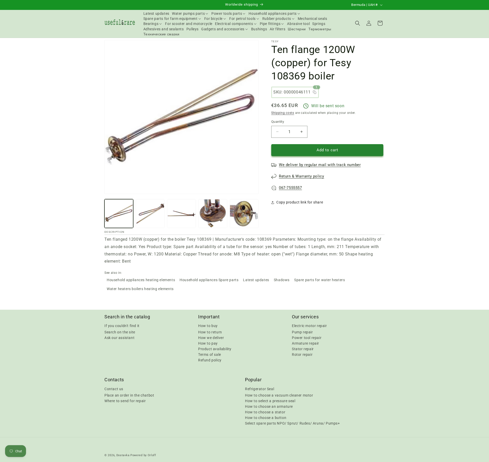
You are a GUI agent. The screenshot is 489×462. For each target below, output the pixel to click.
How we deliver (211, 338)
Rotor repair (302, 354)
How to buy (208, 326)
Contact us (113, 389)
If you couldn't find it (122, 326)
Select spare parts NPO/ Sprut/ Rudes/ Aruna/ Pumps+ (292, 423)
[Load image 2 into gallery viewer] (150, 213)
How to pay (208, 343)
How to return (210, 332)
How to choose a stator (265, 412)
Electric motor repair (309, 326)
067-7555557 (290, 187)
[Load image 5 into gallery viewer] (244, 213)
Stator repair (303, 349)
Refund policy (210, 360)
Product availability (215, 349)
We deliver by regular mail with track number (320, 164)
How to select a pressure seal (270, 401)
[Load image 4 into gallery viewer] (212, 213)
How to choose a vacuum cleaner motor (279, 395)
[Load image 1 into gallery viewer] (118, 213)
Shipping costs (282, 113)
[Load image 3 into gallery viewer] (181, 213)
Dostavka (123, 455)
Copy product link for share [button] (299, 202)
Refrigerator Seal (259, 389)
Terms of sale (209, 354)
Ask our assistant (119, 338)
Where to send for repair (125, 401)
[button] (190, 13)
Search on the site (119, 332)
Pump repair (302, 332)
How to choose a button (265, 417)
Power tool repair (306, 338)
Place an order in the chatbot (129, 395)
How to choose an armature (269, 406)
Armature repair (305, 343)
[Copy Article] (314, 92)
